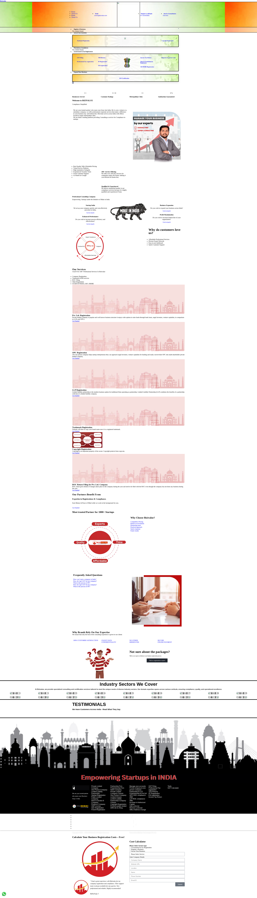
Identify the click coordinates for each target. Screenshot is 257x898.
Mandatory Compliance (81, 48)
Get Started (75, 508)
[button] (137, 522)
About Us (74, 13)
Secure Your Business (80, 33)
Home (73, 12)
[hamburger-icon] (178, 28)
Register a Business (80, 29)
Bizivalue (3, 1)
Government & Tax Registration (83, 51)
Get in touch (90, 213)
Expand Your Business (80, 72)
